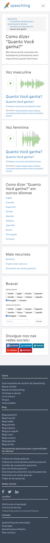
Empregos (7, 525)
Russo (9, 229)
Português (11, 234)
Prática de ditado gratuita (15, 458)
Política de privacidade (14, 504)
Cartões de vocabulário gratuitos (19, 465)
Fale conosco (9, 532)
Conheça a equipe (11, 393)
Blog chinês (8, 444)
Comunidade (9, 403)
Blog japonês (9, 441)
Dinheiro (10, 259)
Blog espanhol (9, 414)
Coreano (10, 239)
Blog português (10, 431)
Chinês (9, 211)
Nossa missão (9, 386)
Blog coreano (9, 437)
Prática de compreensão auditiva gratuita (24, 462)
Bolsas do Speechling (13, 389)
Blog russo (7, 434)
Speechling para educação (16, 522)
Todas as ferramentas (13, 478)
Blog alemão (8, 424)
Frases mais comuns (16, 263)
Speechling (12, 19)
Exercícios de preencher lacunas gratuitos (24, 471)
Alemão (10, 216)
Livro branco (8, 396)
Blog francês (8, 418)
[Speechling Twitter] (11, 492)
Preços (5, 399)
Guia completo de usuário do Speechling (23, 383)
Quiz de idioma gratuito (14, 468)
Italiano (10, 220)
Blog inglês (7, 421)
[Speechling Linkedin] (18, 492)
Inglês (9, 198)
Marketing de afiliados (14, 529)
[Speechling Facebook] (4, 492)
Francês (10, 202)
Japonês (10, 225)
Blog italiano (8, 428)
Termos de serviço (11, 507)
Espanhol (11, 207)
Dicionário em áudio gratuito (21, 27)
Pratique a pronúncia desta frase (23, 106)
